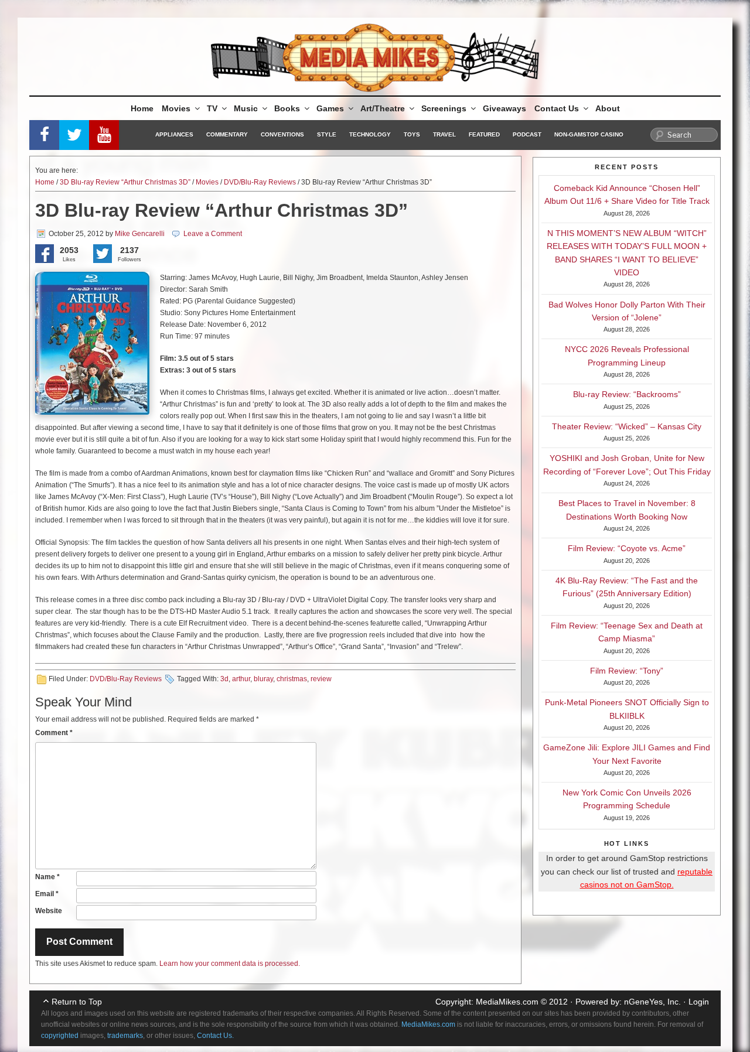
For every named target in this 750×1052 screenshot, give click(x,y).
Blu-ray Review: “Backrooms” (627, 394)
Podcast (527, 134)
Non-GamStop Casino (588, 134)
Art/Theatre (382, 108)
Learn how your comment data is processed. (229, 963)
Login (698, 1001)
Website (48, 911)
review (321, 679)
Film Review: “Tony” (626, 670)
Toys (412, 134)
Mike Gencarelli (140, 234)
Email (47, 894)
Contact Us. (215, 1035)
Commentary (227, 134)
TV (212, 108)
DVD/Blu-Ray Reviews (260, 182)
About (607, 108)
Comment (54, 733)
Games (330, 108)
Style (326, 134)
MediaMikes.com (507, 1001)
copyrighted (60, 1035)
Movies (176, 108)
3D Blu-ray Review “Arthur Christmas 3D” (125, 182)
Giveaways (504, 108)
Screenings (443, 108)
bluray (263, 679)
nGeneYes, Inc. (652, 1001)
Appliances (174, 134)
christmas (292, 679)
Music (246, 108)
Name (47, 877)
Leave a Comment (212, 234)
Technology (370, 134)
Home (142, 108)
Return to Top (77, 1001)
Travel (444, 134)
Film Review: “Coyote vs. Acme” (627, 548)
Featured (484, 134)
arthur (241, 679)
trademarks (125, 1035)
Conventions (282, 134)
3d (224, 679)
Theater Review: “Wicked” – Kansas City (626, 426)
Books (287, 108)
